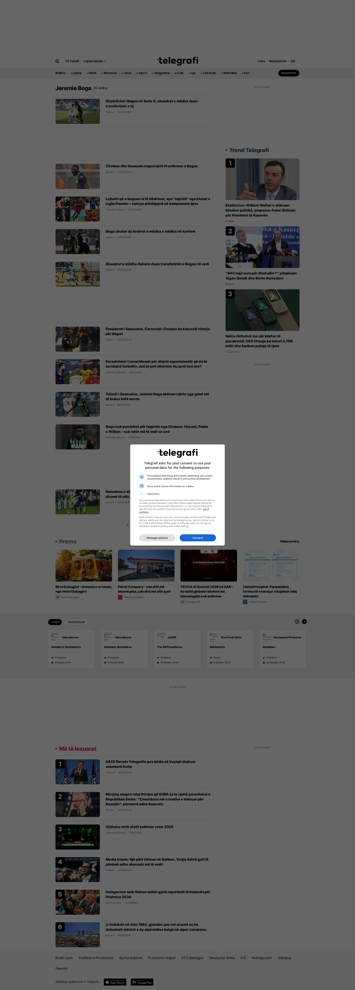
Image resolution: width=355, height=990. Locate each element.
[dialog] (177, 495)
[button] (177, 494)
